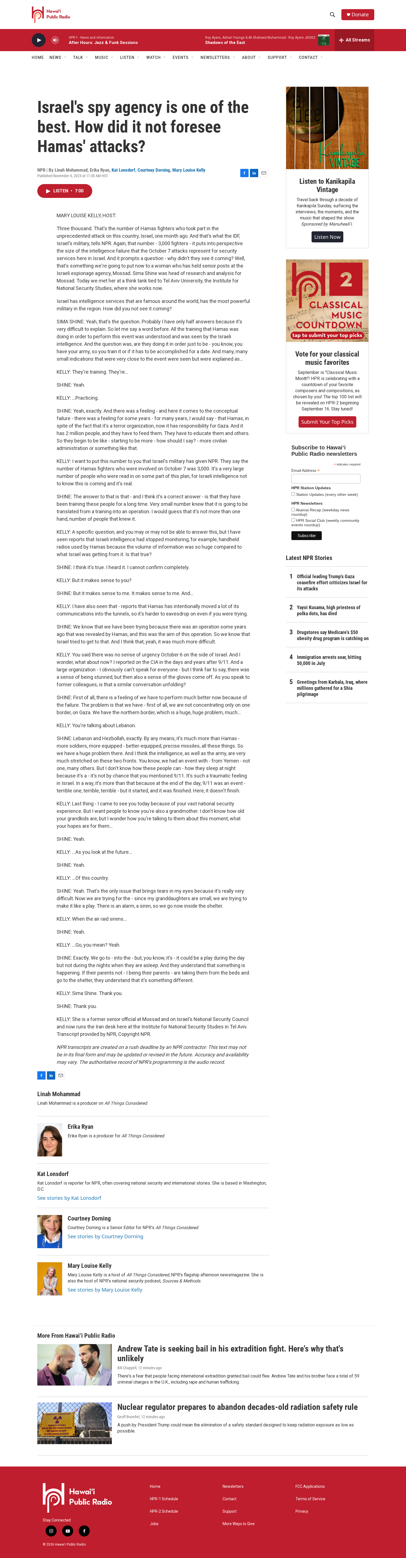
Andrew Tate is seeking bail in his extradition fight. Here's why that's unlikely (230, 1353)
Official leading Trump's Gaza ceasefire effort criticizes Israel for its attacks (332, 582)
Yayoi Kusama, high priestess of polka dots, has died (328, 610)
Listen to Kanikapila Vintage (327, 185)
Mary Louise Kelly (188, 170)
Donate (360, 14)
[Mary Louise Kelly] (49, 1278)
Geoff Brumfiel (128, 1417)
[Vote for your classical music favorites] (327, 301)
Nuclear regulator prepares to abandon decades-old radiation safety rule (237, 1407)
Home (38, 57)
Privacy (302, 1511)
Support (230, 1511)
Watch (153, 57)
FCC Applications (310, 1486)
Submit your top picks (327, 421)
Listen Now (327, 237)
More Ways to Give (239, 1524)
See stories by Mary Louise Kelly (105, 1289)
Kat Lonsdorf (123, 170)
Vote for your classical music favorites (327, 358)
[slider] (64, 40)
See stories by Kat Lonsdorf (69, 1198)
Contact (229, 1499)
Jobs (154, 1524)
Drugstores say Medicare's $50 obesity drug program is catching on (333, 635)
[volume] (55, 40)
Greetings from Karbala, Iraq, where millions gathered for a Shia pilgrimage (332, 688)
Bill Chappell (126, 1368)
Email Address (305, 470)
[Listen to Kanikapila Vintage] (327, 128)
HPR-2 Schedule (164, 1511)
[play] (38, 40)
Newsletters (233, 1486)
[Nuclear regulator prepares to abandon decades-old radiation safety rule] (74, 1423)
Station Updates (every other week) (326, 494)
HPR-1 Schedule (164, 1499)
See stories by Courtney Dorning (105, 1236)
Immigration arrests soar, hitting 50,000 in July (329, 660)
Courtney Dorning (154, 170)
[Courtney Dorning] (49, 1231)
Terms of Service (310, 1499)
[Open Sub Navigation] (65, 57)
